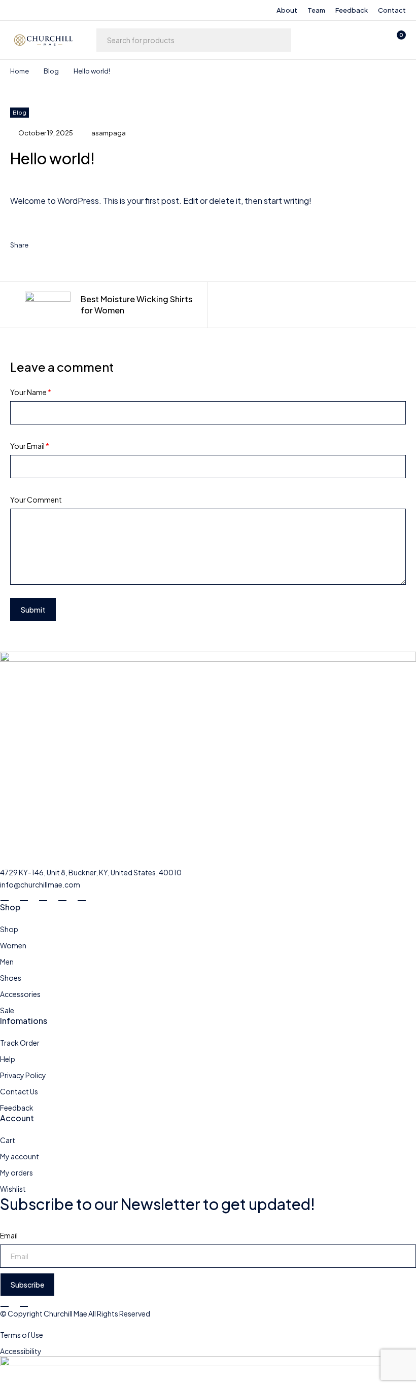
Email (9, 1235)
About (286, 10)
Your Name (30, 392)
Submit (33, 609)
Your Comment (36, 499)
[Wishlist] (369, 40)
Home (19, 71)
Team (316, 10)
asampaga (108, 133)
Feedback (351, 10)
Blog (51, 71)
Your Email (29, 445)
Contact (392, 10)
